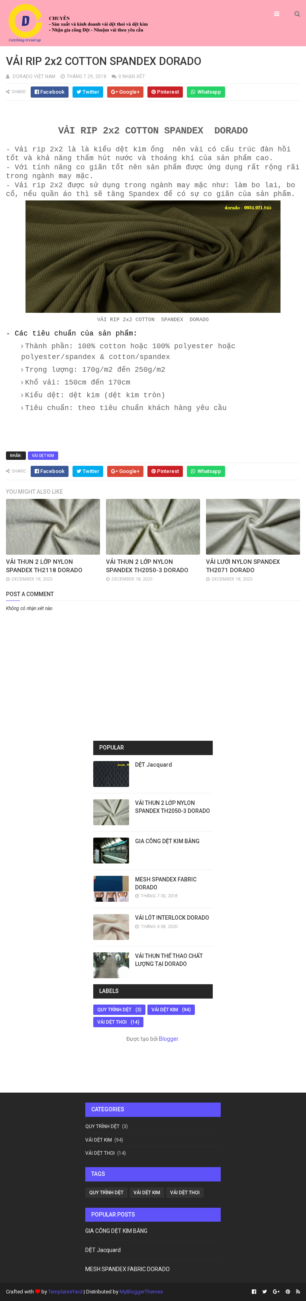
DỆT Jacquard (153, 764)
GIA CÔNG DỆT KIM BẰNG (167, 841)
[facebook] (254, 1292)
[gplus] (276, 1292)
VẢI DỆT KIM (43, 455)
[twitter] (264, 1292)
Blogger (168, 1039)
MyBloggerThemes (141, 1292)
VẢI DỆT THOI (112, 1022)
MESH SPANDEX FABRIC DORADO (127, 1269)
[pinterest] (288, 1292)
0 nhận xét (131, 76)
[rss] (297, 1292)
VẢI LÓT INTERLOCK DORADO (172, 917)
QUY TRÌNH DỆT (114, 1010)
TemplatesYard (65, 1292)
